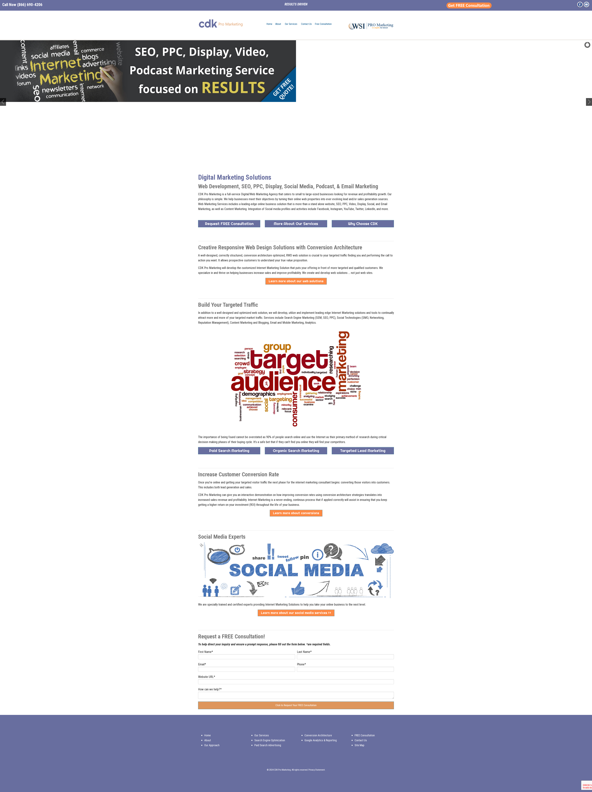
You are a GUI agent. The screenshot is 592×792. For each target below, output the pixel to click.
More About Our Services (296, 223)
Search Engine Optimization (269, 740)
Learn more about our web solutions (296, 281)
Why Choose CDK (363, 223)
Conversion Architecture (318, 735)
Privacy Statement (316, 769)
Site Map (359, 745)
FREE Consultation (365, 735)
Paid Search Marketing (229, 450)
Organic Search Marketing (296, 450)
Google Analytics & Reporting (320, 740)
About (278, 24)
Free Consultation (323, 24)
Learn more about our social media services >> (296, 613)
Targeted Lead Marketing (362, 450)
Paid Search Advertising (267, 745)
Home (269, 24)
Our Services (291, 24)
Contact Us (306, 24)
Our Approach (212, 745)
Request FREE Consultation (229, 223)
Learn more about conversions (296, 513)
